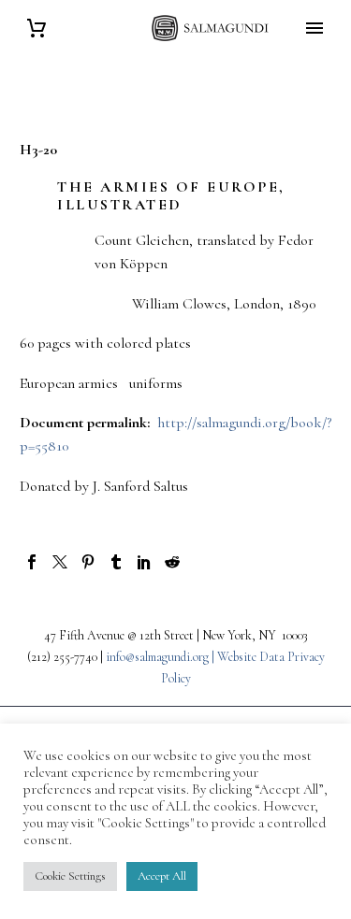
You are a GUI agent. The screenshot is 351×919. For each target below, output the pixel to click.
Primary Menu (314, 28)
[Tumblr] (116, 561)
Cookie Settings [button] (70, 876)
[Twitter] (59, 561)
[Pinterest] (87, 561)
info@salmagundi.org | (161, 657)
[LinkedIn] (144, 561)
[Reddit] (172, 561)
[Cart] (36, 28)
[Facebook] (31, 561)
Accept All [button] (162, 876)
